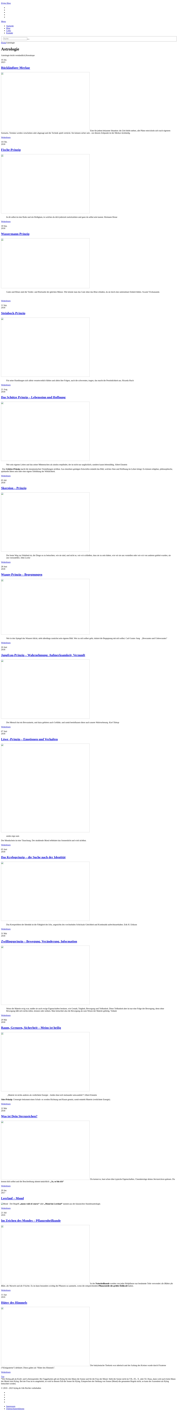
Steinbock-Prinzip (13, 313)
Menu (3, 21)
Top (2, 1376)
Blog (8, 28)
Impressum (10, 1406)
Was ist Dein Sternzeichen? (19, 1116)
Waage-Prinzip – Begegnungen (21, 574)
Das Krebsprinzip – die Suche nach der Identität (33, 857)
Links (8, 30)
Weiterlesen (6, 137)
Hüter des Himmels (14, 1302)
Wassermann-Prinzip (15, 234)
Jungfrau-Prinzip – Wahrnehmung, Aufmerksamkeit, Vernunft (43, 655)
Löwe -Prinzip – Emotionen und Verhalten (29, 739)
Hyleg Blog (6, 3)
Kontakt (9, 33)
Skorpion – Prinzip (13, 488)
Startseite (10, 26)
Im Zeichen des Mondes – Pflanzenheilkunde (31, 1220)
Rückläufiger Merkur (15, 67)
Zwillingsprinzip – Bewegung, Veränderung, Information (39, 941)
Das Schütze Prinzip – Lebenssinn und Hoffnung (33, 397)
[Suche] (28, 39)
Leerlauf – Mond (12, 1198)
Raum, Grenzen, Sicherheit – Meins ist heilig (31, 1027)
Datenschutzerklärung (15, 1409)
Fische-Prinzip (11, 149)
